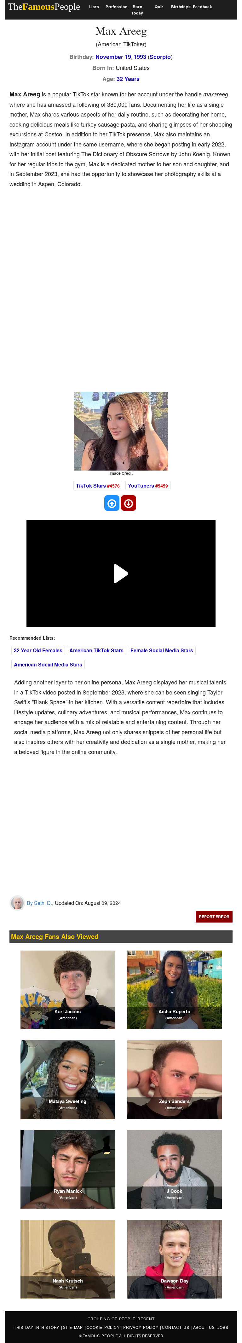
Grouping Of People (112, 1318)
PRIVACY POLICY (141, 1327)
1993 (140, 57)
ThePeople (44, 6)
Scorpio (160, 57)
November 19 (113, 57)
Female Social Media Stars (161, 650)
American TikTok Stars (96, 650)
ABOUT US (205, 1327)
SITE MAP (74, 1327)
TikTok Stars (91, 485)
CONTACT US (176, 1327)
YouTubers (141, 485)
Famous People (100, 1335)
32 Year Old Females (38, 650)
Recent (146, 1318)
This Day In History (37, 1327)
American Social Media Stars (48, 664)
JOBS (222, 1327)
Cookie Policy (104, 1327)
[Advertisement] (124, 241)
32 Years (128, 79)
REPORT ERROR (214, 916)
